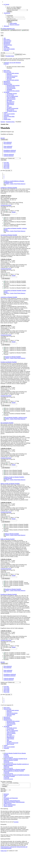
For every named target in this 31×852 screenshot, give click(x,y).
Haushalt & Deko (8, 44)
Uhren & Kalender (11, 88)
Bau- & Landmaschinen (12, 96)
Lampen (6, 46)
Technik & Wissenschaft (12, 108)
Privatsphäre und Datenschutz (11, 798)
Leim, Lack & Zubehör (9, 49)
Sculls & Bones (10, 104)
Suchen (5, 116)
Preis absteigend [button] (7, 143)
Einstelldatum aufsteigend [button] (10, 150)
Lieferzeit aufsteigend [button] (9, 154)
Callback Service (8, 803)
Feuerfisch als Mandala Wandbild (8, 362)
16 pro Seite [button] (6, 163)
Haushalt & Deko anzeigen (13, 85)
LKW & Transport (11, 99)
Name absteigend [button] (8, 147)
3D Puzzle (9, 78)
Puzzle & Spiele (7, 40)
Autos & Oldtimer (11, 97)
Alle (5, 38)
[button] (6, 4)
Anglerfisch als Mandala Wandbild (9, 297)
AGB (5, 796)
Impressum (6, 794)
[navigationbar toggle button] (5, 30)
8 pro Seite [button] (6, 162)
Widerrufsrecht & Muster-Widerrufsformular (14, 802)
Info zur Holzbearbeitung (10, 804)
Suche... (24, 54)
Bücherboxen (7, 43)
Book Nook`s (7, 39)
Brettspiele (9, 74)
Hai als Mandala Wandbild (7, 422)
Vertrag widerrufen (8, 806)
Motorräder (9, 100)
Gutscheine (6, 50)
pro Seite (3, 170)
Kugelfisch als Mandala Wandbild (9, 594)
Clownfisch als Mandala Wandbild (9, 235)
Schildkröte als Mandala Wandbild (9, 187)
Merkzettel (6, 26)
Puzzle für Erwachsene (12, 76)
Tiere (8, 105)
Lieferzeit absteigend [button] (8, 155)
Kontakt (5, 795)
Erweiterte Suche (10, 56)
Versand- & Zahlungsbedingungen (12, 800)
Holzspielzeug (7, 42)
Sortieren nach (4, 158)
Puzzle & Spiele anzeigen (13, 73)
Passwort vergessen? (14, 24)
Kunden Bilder (11, 116)
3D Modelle (6, 47)
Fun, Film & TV (10, 101)
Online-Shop (4, 850)
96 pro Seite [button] (6, 168)
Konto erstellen (13, 23)
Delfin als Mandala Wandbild (8, 539)
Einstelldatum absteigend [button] (9, 151)
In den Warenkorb (5, 215)
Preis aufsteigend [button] (8, 142)
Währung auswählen (12, 8)
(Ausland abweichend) (6, 205)
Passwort (9, 18)
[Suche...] (18, 54)
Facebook (16, 821)
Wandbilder (9, 89)
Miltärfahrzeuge (10, 103)
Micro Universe (10, 109)
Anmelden (4, 786)
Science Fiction (10, 94)
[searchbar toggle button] (25, 30)
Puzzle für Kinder (11, 77)
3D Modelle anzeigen (12, 93)
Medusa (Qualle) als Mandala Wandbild (10, 483)
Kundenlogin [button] (7, 13)
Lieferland (9, 10)
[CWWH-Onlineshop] (8, 28)
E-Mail (8, 17)
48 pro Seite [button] (6, 166)
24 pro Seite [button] (6, 165)
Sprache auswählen (11, 7)
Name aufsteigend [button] (8, 146)
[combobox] (4, 139)
